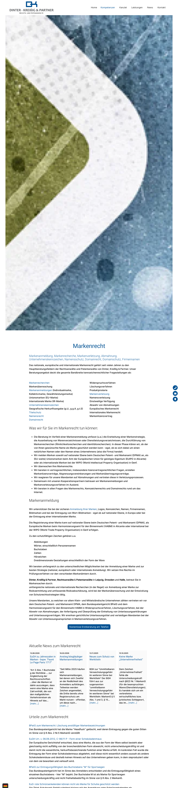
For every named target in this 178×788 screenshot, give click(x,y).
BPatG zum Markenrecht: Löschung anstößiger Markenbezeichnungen (67, 725)
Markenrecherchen (39, 382)
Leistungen (137, 7)
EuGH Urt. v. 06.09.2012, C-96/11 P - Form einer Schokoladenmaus (65, 739)
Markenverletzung (99, 394)
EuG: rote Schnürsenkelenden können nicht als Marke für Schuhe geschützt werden (74, 784)
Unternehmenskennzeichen (44, 405)
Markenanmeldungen (40, 390)
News (150, 7)
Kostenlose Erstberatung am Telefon (89, 626)
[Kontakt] (175, 399)
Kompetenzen (108, 7)
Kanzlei (123, 7)
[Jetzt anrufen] (175, 387)
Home (94, 7)
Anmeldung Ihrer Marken (83, 509)
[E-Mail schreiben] (175, 393)
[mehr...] (34, 703)
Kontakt (162, 7)
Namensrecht (36, 416)
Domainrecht (36, 419)
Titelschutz (35, 412)
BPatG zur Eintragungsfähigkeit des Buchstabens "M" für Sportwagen (67, 767)
